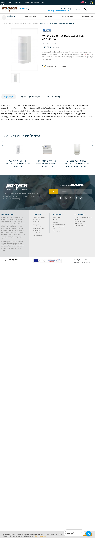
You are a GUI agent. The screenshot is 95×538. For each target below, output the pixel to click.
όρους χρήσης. (40, 536)
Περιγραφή (8, 96)
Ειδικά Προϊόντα (37, 233)
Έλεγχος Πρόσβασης (38, 228)
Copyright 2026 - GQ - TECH (9, 260)
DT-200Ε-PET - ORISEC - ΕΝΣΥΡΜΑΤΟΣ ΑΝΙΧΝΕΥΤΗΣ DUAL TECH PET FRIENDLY (77, 164)
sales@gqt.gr (78, 223)
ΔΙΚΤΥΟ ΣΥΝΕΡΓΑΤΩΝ (87, 16)
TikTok (81, 198)
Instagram (71, 198)
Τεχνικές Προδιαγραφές (30, 96)
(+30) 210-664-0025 (58, 10)
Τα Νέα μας (56, 231)
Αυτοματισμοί (36, 230)
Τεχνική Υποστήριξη (67, 16)
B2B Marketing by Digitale (82, 262)
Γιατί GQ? (56, 222)
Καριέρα (26, 2)
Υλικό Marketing (53, 96)
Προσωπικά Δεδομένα (59, 224)
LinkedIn (76, 198)
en (85, 2)
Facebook (60, 198)
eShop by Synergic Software (81, 260)
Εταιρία (55, 220)
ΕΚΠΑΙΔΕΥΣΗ (48, 16)
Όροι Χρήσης (57, 217)
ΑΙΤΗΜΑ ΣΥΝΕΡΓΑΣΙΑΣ (30, 16)
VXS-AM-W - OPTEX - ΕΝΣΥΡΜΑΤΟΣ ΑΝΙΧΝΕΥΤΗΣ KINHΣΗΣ (18, 164)
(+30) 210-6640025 (80, 226)
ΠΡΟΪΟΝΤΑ (11, 16)
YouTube (66, 198)
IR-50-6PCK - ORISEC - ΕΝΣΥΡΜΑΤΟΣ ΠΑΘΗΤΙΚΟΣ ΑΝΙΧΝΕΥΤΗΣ (47, 164)
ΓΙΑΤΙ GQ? (18, 2)
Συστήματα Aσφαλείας (39, 217)
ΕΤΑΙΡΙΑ (10, 2)
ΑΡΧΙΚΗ (3, 2)
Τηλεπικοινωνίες (37, 235)
